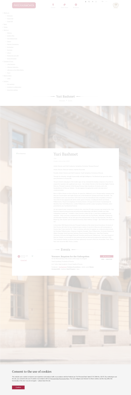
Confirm (18, 387)
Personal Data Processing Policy (59, 378)
